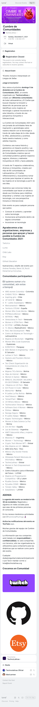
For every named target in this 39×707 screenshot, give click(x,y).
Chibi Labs (7, 252)
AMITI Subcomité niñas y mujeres (18, 432)
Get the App (30, 697)
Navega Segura (11, 413)
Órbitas (8, 410)
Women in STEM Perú (14, 322)
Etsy (4, 257)
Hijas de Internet (12, 374)
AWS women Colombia (14, 291)
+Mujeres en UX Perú (13, 385)
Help (17, 701)
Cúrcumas (17, 271)
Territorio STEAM (12, 308)
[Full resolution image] (19, 583)
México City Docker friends (16, 452)
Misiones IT (9, 438)
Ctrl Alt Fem (10, 427)
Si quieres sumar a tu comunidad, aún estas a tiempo (14, 284)
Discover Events (21, 3)
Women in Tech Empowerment (17, 465)
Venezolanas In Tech (13, 319)
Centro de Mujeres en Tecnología (18, 333)
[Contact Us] (22, 697)
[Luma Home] (4, 2)
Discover (5, 701)
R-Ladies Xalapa (11, 416)
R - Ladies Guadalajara (14, 303)
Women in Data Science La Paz (18, 421)
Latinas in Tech (11, 355)
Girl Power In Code (13, 388)
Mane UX (20, 268)
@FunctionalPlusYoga (15, 517)
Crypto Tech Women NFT (15, 443)
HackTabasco (10, 396)
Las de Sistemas (12, 429)
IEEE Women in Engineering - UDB (19, 350)
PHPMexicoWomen (13, 314)
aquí (12, 524)
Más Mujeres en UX (13, 446)
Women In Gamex (12, 377)
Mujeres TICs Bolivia (13, 371)
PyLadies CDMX (11, 484)
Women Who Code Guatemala (17, 342)
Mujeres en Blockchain (14, 339)
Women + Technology (14, 440)
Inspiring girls (10, 297)
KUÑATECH (10, 347)
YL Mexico (9, 328)
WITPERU (9, 317)
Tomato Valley (11, 487)
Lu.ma (5, 248)
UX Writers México (12, 402)
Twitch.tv (6, 243)
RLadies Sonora (11, 481)
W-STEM (8, 325)
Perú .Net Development (14, 331)
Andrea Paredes (9, 268)
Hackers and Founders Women (17, 358)
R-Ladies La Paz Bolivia (14, 393)
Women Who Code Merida (16, 311)
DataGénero (10, 490)
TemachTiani (10, 399)
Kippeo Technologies (13, 418)
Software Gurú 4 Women (15, 407)
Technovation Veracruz (14, 405)
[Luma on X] (19, 697)
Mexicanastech (11, 305)
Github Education (10, 261)
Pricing (11, 701)
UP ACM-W (10, 300)
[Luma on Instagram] (15, 697)
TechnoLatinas (11, 462)
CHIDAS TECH (11, 294)
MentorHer (9, 391)
